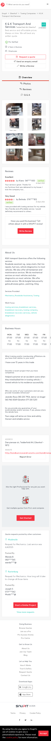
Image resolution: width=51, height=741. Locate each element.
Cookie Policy (35, 713)
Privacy (23, 713)
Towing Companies (28, 13)
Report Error (25, 457)
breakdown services (27, 307)
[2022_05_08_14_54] (36, 109)
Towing (36, 296)
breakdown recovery (14, 310)
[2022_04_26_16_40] (36, 155)
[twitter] (25, 720)
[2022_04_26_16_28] (14, 155)
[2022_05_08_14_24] (36, 124)
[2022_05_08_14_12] (14, 139)
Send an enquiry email (26, 61)
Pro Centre (25, 638)
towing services (11, 307)
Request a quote (27, 57)
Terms (12, 713)
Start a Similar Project (25, 605)
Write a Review (27, 66)
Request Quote (25, 672)
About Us (25, 648)
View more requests (25, 612)
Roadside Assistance (23, 296)
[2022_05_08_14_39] (14, 124)
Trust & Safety (25, 669)
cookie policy (12, 737)
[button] (47, 4)
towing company (30, 310)
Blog (25, 655)
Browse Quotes (25, 628)
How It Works (25, 665)
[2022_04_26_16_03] (36, 139)
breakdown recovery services (17, 313)
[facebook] (19, 720)
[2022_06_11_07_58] (14, 109)
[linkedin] (31, 720)
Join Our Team (25, 652)
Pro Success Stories (26, 635)
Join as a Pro (25, 631)
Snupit (4, 13)
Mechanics (9, 296)
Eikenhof (13, 13)
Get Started (25, 518)
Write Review (25, 231)
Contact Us (25, 675)
